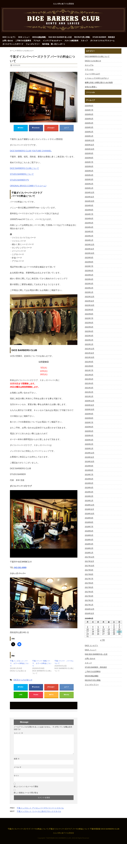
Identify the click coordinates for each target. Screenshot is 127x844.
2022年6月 (89, 323)
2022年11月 (89, 301)
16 (119, 629)
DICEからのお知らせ (23, 680)
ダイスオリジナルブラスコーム (102, 41)
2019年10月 (89, 461)
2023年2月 (89, 288)
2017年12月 (89, 557)
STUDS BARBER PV (19, 180)
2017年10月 (89, 566)
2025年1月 (89, 188)
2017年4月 (89, 592)
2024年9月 (89, 205)
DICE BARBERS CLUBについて (24, 168)
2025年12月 (89, 140)
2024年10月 (89, 201)
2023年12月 (89, 245)
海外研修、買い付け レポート (53, 44)
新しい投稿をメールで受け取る (26, 793)
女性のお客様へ (91, 87)
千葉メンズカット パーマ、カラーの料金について (19, 663)
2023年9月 (89, 258)
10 (87, 629)
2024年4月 (89, 227)
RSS (51, 694)
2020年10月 (89, 409)
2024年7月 (89, 214)
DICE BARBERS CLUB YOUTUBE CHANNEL (31, 151)
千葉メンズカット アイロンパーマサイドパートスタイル (40, 808)
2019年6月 (89, 479)
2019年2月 (89, 496)
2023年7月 (89, 266)
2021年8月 (89, 366)
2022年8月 (89, 314)
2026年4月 (89, 123)
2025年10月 (89, 149)
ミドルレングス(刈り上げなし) (97, 78)
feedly (67, 694)
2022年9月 (89, 310)
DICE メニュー (24, 37)
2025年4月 (89, 175)
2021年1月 (89, 396)
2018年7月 (89, 527)
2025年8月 (89, 158)
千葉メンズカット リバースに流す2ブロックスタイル (39, 811)
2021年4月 (89, 383)
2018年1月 (89, 553)
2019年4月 (89, 488)
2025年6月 (89, 166)
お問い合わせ (7, 41)
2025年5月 (89, 171)
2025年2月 (89, 184)
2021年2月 (89, 392)
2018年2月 (89, 548)
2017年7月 (89, 579)
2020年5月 (89, 431)
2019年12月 (89, 453)
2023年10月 (89, 253)
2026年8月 (89, 106)
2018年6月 (89, 531)
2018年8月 (89, 522)
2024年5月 (89, 223)
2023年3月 (89, 284)
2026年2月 (89, 132)
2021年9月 (89, 362)
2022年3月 (89, 336)
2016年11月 (89, 613)
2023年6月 (89, 271)
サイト (16, 776)
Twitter (21, 128)
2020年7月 (89, 422)
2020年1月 (89, 448)
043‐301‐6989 (20, 568)
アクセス (36, 41)
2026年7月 (89, 110)
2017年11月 (89, 561)
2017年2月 (89, 600)
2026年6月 (89, 114)
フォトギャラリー (33, 44)
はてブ (66, 128)
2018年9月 (89, 518)
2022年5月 (89, 327)
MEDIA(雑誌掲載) (39, 37)
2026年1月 (89, 136)
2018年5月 (89, 535)
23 (119, 632)
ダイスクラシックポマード (12, 44)
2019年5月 (89, 483)
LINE (20, 694)
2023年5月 (89, 275)
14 (109, 629)
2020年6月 (89, 427)
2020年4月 (89, 435)
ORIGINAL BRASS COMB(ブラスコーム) (28, 186)
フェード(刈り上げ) (92, 74)
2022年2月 (89, 340)
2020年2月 (89, 444)
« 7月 (102, 640)
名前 (16, 759)
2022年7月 (89, 318)
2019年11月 (89, 457)
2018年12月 (89, 505)
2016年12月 (89, 609)
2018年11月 (89, 509)
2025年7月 (89, 162)
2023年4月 (89, 279)
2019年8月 (89, 470)
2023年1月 (89, 292)
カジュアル (89, 65)
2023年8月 (89, 262)
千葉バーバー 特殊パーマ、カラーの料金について (41, 663)
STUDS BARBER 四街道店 (104, 37)
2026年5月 (89, 119)
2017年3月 (89, 596)
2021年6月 (89, 375)
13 (103, 629)
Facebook (36, 128)
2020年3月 (89, 440)
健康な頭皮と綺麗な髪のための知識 (99, 82)
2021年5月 (89, 379)
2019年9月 (89, 466)
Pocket (35, 694)
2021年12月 (89, 349)
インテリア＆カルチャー (52, 41)
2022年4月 (89, 331)
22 (114, 632)
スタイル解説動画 (71, 41)
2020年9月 (89, 414)
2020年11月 (89, 405)
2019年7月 (89, 475)
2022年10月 (89, 305)
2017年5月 (89, 587)
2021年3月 (89, 388)
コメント (18, 733)
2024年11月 (89, 197)
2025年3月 (89, 179)
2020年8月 (89, 418)
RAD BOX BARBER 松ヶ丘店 (60, 37)
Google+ (52, 128)
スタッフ (84, 41)
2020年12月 (89, 401)
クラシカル (89, 69)
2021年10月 (89, 357)
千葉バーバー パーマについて (64, 662)
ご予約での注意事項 (23, 41)
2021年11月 (89, 353)
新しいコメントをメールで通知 (26, 786)
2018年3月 (89, 544)
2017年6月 (89, 583)
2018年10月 (89, 514)
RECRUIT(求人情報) (82, 37)
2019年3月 (89, 492)
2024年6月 (89, 218)
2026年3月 (89, 127)
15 (114, 629)
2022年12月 (89, 297)
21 (109, 632)
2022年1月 (89, 344)
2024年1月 (89, 240)
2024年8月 (89, 210)
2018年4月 (89, 540)
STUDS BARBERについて (22, 174)
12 (98, 629)
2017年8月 (89, 574)
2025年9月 (89, 153)
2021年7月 (89, 370)
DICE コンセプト (9, 37)
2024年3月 (89, 231)
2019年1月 (89, 501)
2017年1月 (89, 605)
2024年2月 (89, 236)
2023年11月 (89, 249)
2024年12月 (89, 192)
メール (17, 767)
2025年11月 (89, 145)
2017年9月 (89, 570)
